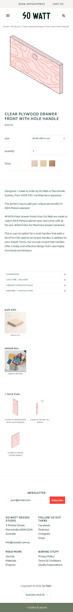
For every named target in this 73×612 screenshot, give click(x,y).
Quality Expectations (50, 564)
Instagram (44, 533)
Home (6, 26)
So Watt (46, 586)
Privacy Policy (46, 556)
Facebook (44, 525)
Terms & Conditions (49, 560)
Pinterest (43, 529)
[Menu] (8, 15)
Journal (10, 556)
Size (7, 138)
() (58, 4)
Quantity (9, 151)
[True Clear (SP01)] (43, 163)
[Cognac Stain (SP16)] (52, 163)
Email (41, 538)
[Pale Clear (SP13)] (35, 163)
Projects (11, 564)
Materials (11, 560)
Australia (35, 594)
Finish (8, 163)
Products (15, 26)
